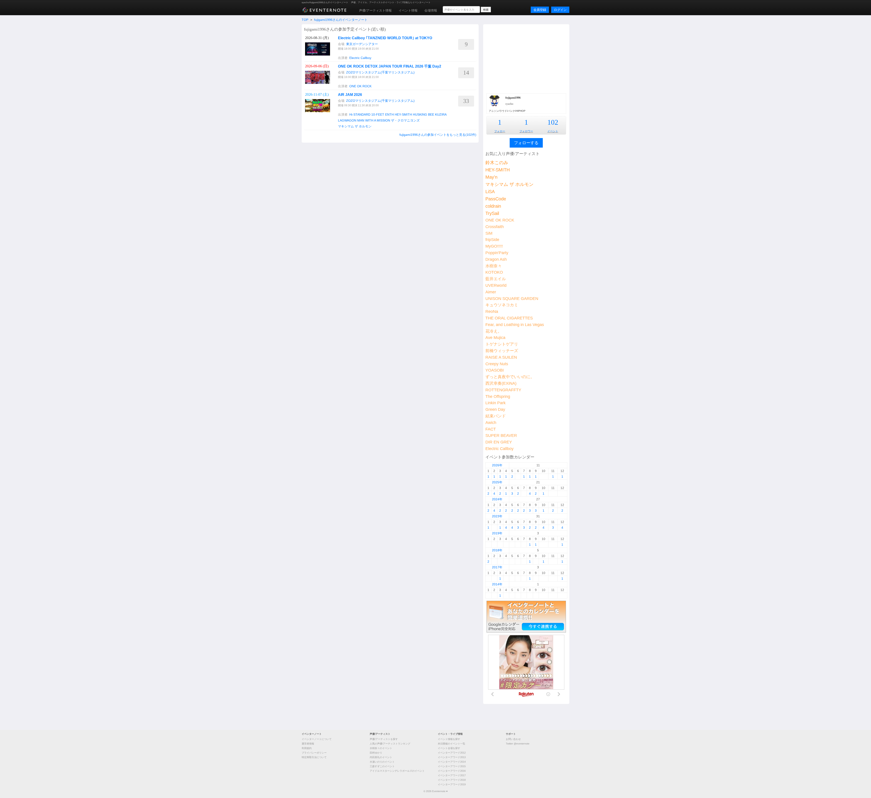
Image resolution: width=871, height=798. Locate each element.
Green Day (495, 409)
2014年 (497, 584)
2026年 (497, 465)
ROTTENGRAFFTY (503, 390)
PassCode (495, 198)
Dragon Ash (496, 259)
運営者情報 (308, 743)
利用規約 (307, 748)
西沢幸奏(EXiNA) (500, 383)
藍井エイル (495, 279)
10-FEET (377, 114)
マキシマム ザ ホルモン (355, 126)
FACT (490, 429)
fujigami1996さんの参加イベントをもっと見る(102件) (437, 134)
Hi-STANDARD (359, 114)
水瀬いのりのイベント (382, 761)
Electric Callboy (360, 58)
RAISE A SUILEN (501, 357)
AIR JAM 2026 (350, 95)
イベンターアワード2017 (452, 775)
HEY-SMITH (403, 114)
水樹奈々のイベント (381, 748)
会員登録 (539, 10)
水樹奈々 (493, 266)
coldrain (493, 206)
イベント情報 (408, 10)
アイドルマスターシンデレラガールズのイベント (397, 770)
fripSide (492, 239)
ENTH (389, 114)
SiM (488, 233)
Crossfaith (494, 226)
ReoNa (491, 311)
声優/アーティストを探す (384, 739)
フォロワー (526, 131)
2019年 (497, 533)
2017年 (497, 567)
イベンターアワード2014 (452, 761)
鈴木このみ (496, 162)
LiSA (490, 191)
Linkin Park (495, 403)
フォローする (526, 143)
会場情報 (430, 10)
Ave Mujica (495, 337)
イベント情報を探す (449, 739)
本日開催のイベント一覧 (451, 743)
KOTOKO (494, 272)
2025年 (497, 482)
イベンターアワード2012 (452, 752)
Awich (490, 422)
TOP (305, 20)
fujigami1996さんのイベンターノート (340, 20)
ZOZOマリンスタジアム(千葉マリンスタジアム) (380, 72)
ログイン (560, 10)
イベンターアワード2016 (452, 770)
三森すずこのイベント (382, 766)
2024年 (497, 499)
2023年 (497, 516)
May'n (491, 177)
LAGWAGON (347, 120)
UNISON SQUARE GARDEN (511, 298)
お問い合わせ (513, 739)
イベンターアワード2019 (452, 784)
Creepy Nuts (496, 364)
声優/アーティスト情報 (375, 10)
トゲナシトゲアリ (501, 344)
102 (552, 122)
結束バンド (495, 416)
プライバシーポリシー (314, 752)
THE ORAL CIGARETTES (509, 318)
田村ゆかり (376, 752)
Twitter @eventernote (517, 743)
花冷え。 (493, 331)
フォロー (499, 131)
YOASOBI (494, 370)
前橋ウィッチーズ (501, 350)
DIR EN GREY (498, 442)
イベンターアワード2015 (452, 766)
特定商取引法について (314, 757)
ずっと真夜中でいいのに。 (509, 377)
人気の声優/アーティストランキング (390, 743)
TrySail (492, 213)
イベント (552, 131)
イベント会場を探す (449, 748)
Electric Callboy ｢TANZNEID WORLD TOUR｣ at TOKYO (385, 38)
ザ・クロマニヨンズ (405, 120)
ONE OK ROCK (360, 86)
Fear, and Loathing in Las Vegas (514, 324)
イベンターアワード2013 (452, 757)
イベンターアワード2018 (452, 780)
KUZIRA (441, 114)
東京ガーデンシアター (362, 44)
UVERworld (495, 285)
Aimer (490, 292)
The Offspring (497, 396)
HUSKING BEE (423, 114)
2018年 (497, 550)
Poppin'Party (496, 253)
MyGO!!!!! (494, 246)
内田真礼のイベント (381, 757)
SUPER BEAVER (501, 435)
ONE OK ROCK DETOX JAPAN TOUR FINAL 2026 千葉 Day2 (389, 66)
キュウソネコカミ (501, 305)
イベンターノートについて (317, 739)
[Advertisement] (526, 58)
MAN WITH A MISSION (373, 120)
